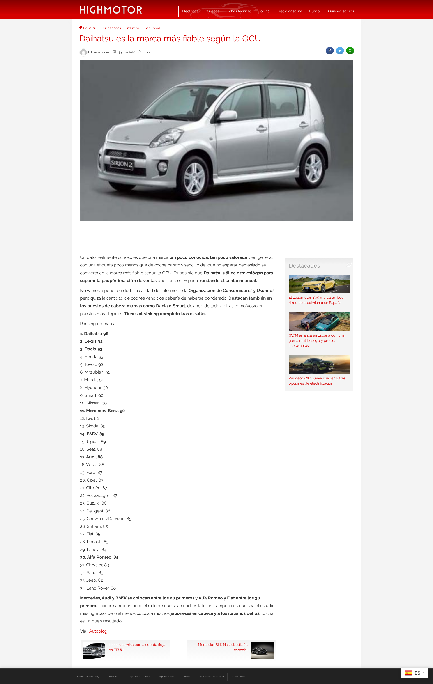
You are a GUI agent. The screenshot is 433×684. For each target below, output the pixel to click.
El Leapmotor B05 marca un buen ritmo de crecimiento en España (317, 300)
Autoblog (98, 631)
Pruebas (212, 11)
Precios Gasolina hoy (87, 676)
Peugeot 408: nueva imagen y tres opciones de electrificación (317, 381)
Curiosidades (111, 28)
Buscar (315, 11)
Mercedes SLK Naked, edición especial (223, 647)
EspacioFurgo (167, 676)
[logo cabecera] (111, 9)
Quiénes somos (341, 11)
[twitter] (340, 50)
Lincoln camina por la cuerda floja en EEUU (137, 647)
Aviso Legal (238, 676)
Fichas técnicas (239, 11)
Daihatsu (89, 28)
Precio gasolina (289, 11)
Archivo (187, 676)
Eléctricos (190, 11)
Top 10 (264, 11)
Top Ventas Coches (139, 676)
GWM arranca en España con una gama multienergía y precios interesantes (317, 340)
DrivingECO (113, 676)
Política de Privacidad (211, 676)
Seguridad (152, 28)
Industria (133, 28)
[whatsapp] (350, 50)
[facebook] (330, 50)
